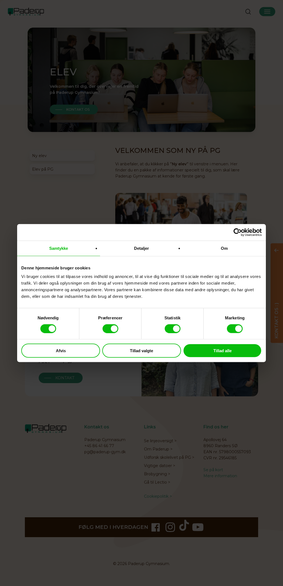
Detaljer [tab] (141, 248)
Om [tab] (224, 248)
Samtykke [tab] (58, 248)
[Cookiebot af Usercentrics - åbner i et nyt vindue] (237, 232)
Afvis (61, 350)
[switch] (110, 328)
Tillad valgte (141, 350)
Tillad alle (222, 350)
